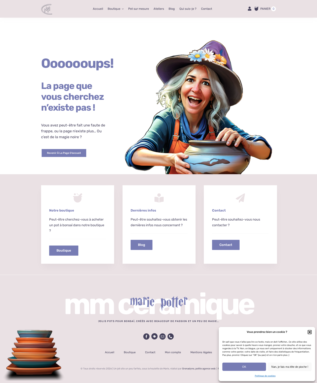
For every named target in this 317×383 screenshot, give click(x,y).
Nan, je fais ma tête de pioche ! (289, 366)
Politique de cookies (265, 376)
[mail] (162, 336)
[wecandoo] (154, 336)
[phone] (170, 336)
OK (244, 366)
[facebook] (146, 336)
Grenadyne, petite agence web (199, 368)
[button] (309, 332)
